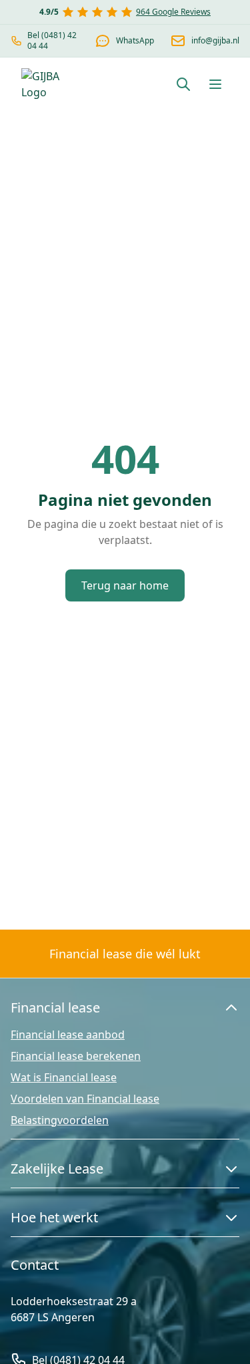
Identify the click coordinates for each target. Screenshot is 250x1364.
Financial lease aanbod (68, 1034)
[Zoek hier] (183, 84)
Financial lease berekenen (76, 1056)
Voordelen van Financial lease (85, 1098)
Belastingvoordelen (60, 1120)
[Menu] (215, 84)
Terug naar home (125, 585)
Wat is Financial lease (64, 1077)
